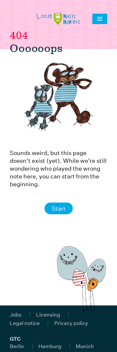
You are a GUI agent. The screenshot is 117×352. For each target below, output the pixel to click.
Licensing (48, 314)
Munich (85, 346)
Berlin (17, 346)
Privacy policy (71, 322)
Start (59, 208)
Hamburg (49, 346)
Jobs (15, 314)
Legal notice (25, 322)
